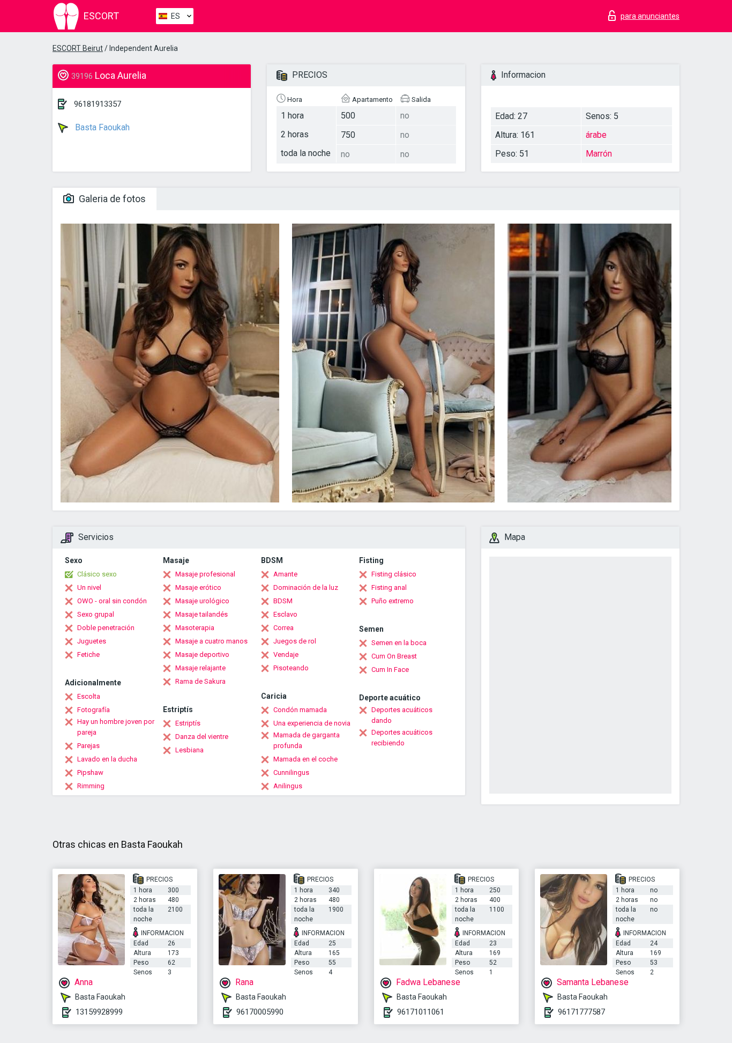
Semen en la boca (399, 643)
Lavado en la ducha (107, 759)
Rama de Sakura (200, 681)
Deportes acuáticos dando (401, 715)
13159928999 (99, 1012)
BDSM (283, 601)
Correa (283, 628)
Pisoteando (291, 668)
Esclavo (285, 614)
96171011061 (420, 1012)
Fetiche (88, 654)
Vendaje (285, 654)
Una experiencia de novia (311, 723)
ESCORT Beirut (78, 48)
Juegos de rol (294, 641)
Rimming (90, 786)
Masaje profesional (205, 574)
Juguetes (91, 641)
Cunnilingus (291, 772)
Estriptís (187, 723)
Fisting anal (389, 587)
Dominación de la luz (305, 587)
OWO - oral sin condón (112, 601)
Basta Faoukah (101, 127)
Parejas (88, 746)
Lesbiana (189, 750)
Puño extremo (392, 601)
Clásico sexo (97, 574)
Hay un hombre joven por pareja (115, 726)
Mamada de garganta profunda (306, 740)
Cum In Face (390, 669)
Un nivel (89, 587)
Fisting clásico (393, 574)
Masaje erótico (198, 587)
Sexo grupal (95, 614)
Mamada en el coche (305, 759)
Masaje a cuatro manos (211, 641)
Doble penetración (106, 628)
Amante (285, 574)
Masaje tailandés (201, 614)
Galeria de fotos (111, 198)
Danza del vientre (201, 737)
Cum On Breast (394, 656)
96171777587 (581, 1012)
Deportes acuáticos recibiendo (401, 737)
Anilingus (287, 786)
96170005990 (259, 1012)
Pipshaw (90, 772)
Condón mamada (300, 710)
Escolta (88, 696)
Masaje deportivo (202, 654)
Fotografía (93, 710)
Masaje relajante (200, 668)
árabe (596, 135)
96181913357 (97, 104)
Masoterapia (194, 628)
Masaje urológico (202, 601)
